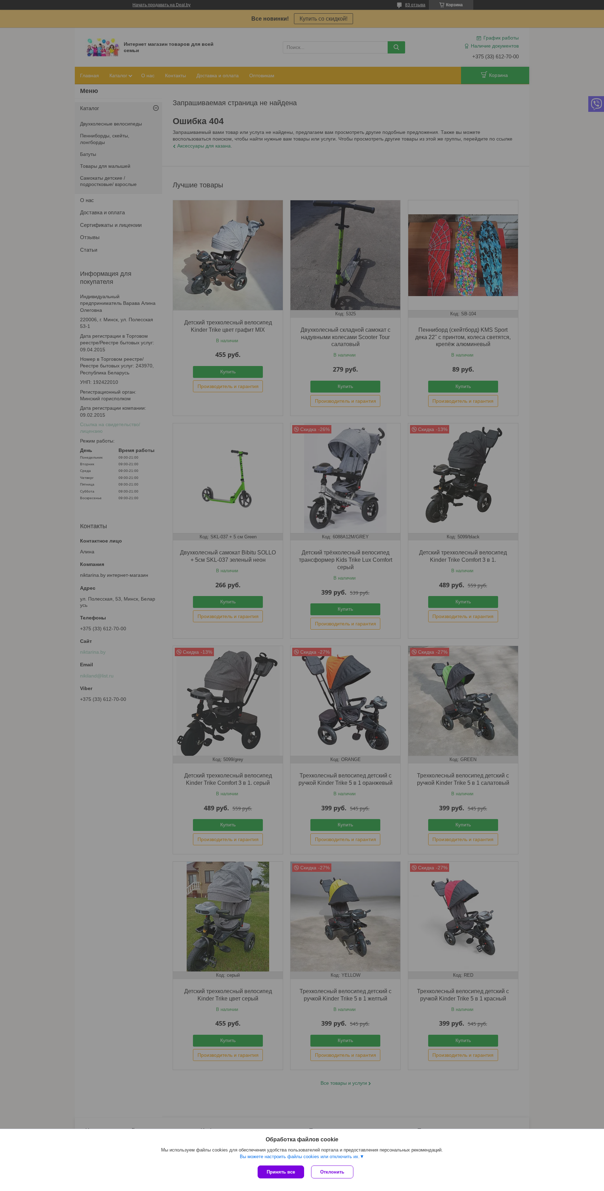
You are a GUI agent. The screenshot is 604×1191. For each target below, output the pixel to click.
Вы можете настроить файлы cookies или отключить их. (300, 1156)
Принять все (281, 1172)
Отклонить (332, 1172)
